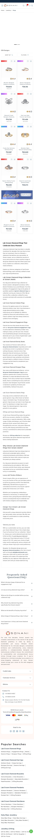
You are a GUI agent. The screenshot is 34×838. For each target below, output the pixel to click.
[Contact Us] (31, 831)
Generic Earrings (19, 765)
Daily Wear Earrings (19, 818)
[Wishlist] (30, 5)
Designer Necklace (17, 806)
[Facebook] (11, 731)
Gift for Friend (5, 836)
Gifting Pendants (15, 795)
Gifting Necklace (16, 809)
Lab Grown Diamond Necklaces (13, 801)
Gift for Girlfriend (6, 834)
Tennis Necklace (6, 804)
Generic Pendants (19, 790)
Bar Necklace (5, 806)
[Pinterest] (17, 731)
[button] (17, 583)
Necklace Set (5, 809)
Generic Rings (5, 754)
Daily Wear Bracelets (7, 820)
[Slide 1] (18, 45)
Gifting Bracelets (17, 781)
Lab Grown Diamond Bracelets (12, 774)
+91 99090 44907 (10, 693)
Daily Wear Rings (6, 818)
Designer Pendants (7, 793)
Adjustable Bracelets (21, 779)
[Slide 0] (15, 45)
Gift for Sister (26, 832)
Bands (27, 751)
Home (2, 10)
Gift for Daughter (19, 834)
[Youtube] (20, 731)
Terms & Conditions (8, 712)
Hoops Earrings (17, 763)
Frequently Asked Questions (22, 712)
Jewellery (8, 10)
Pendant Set (5, 795)
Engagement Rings (18, 751)
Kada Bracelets (5, 781)
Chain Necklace (18, 804)
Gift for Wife (5, 832)
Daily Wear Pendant (22, 820)
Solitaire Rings (5, 751)
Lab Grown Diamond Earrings (12, 760)
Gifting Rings (27, 754)
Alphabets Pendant (20, 793)
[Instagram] (14, 731)
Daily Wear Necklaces (8, 822)
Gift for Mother (15, 832)
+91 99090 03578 (10, 697)
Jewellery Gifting (7, 829)
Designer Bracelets (7, 779)
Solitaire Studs (5, 763)
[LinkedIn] (23, 731)
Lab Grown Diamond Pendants (12, 787)
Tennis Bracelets (6, 777)
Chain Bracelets (18, 777)
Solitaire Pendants (6, 790)
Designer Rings (16, 754)
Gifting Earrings (6, 767)
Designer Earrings (6, 765)
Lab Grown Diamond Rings (11, 749)
